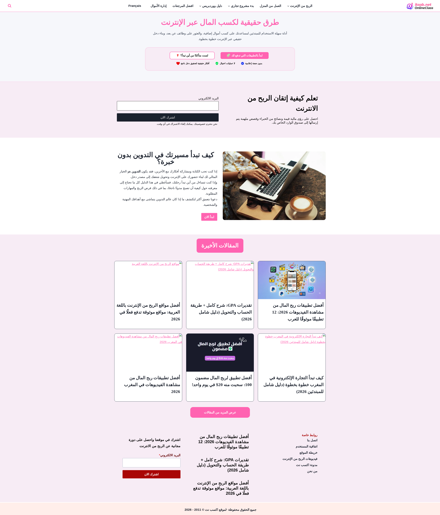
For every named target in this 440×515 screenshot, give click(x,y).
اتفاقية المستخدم (306, 446)
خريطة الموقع (308, 452)
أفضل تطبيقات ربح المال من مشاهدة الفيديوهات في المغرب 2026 (152, 384)
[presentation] (292, 280)
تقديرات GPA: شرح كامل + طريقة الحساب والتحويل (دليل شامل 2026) (221, 312)
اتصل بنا (312, 440)
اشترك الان (168, 117)
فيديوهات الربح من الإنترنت (300, 459)
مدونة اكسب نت (306, 465)
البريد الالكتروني (208, 98)
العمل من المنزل (270, 6)
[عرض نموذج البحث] (9, 6)
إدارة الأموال (159, 6)
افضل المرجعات (183, 6)
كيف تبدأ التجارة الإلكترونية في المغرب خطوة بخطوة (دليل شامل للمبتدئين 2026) (293, 384)
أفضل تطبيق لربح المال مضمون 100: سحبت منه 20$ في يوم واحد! (222, 381)
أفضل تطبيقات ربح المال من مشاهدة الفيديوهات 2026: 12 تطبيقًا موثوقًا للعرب (298, 312)
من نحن (312, 471)
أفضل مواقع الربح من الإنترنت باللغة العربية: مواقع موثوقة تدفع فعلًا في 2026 (148, 312)
